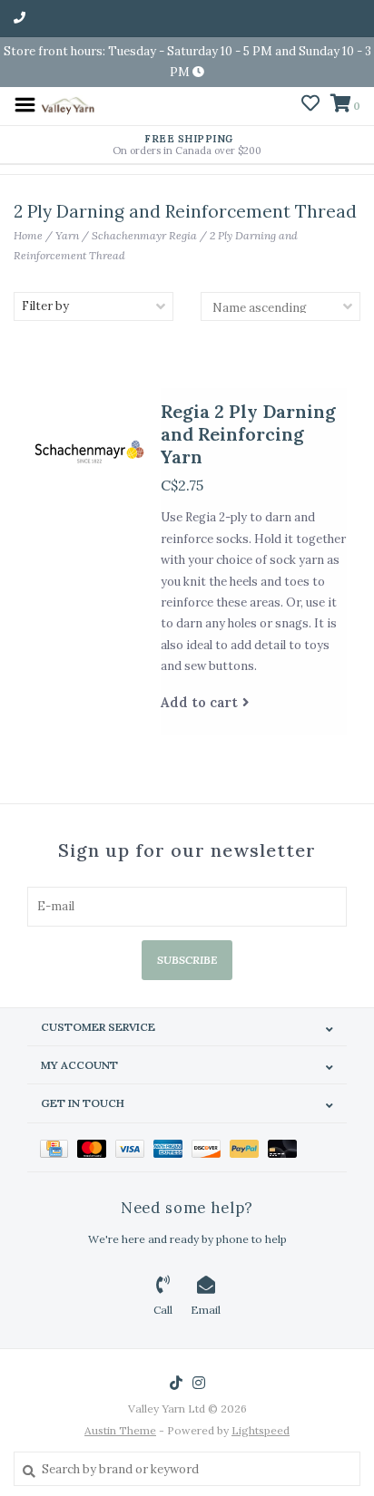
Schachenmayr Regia (144, 235)
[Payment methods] (58, 1147)
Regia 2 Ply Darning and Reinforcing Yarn (248, 434)
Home (28, 235)
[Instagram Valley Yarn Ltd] (199, 1382)
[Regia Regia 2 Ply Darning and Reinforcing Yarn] (87, 451)
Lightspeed (260, 1430)
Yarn (67, 235)
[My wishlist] (310, 105)
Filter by (45, 306)
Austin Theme (120, 1430)
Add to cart (199, 702)
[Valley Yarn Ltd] (67, 104)
